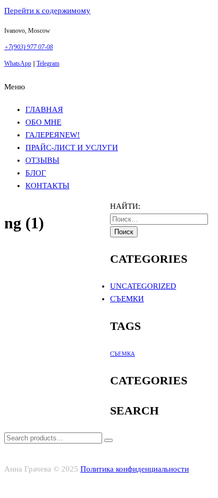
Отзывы (42, 160)
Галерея (52, 135)
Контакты (47, 185)
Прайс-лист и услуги (71, 147)
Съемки (127, 298)
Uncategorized (143, 286)
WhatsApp (17, 63)
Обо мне (43, 122)
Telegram (48, 63)
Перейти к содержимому (47, 10)
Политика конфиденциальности (134, 469)
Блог (35, 173)
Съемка (122, 354)
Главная (44, 109)
